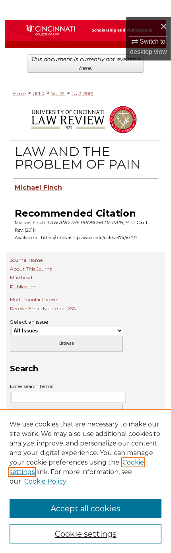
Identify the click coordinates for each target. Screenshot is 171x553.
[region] (85, 481)
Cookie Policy (45, 481)
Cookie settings (86, 534)
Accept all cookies (85, 508)
